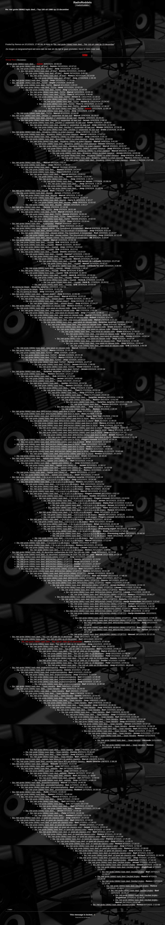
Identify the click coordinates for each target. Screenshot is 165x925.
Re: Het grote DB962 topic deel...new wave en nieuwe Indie (38, 306)
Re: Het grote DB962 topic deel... (27, 162)
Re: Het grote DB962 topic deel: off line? (30, 66)
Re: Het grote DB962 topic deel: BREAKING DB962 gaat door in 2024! (43, 411)
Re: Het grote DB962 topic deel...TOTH (29, 83)
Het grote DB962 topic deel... (22, 64)
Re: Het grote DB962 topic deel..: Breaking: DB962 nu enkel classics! (43, 132)
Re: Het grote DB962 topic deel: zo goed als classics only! (38, 818)
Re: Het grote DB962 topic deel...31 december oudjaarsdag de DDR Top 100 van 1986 (51, 552)
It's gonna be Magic (21, 287)
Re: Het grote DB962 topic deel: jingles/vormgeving (35, 667)
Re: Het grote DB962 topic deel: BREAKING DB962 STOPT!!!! (40, 557)
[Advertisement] (22, 27)
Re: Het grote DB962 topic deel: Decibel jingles (105, 860)
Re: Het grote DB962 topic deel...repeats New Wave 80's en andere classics (46, 759)
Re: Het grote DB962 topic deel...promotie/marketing (35, 782)
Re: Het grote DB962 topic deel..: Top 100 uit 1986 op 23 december (84, 44)
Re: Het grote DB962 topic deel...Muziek (30, 191)
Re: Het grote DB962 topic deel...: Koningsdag (33, 223)
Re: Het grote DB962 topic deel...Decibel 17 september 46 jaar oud (42, 115)
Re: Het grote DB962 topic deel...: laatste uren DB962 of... (38, 458)
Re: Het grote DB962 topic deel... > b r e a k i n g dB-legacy (38, 477)
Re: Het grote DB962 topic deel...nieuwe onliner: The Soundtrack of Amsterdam (47, 228)
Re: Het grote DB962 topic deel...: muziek (30, 240)
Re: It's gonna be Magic (27, 289)
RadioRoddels (82, 5)
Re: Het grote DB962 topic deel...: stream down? (34, 294)
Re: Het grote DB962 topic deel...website (30, 764)
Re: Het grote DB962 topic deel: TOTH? (30, 350)
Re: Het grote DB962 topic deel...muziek (30, 80)
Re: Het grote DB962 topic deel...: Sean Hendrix (33, 686)
